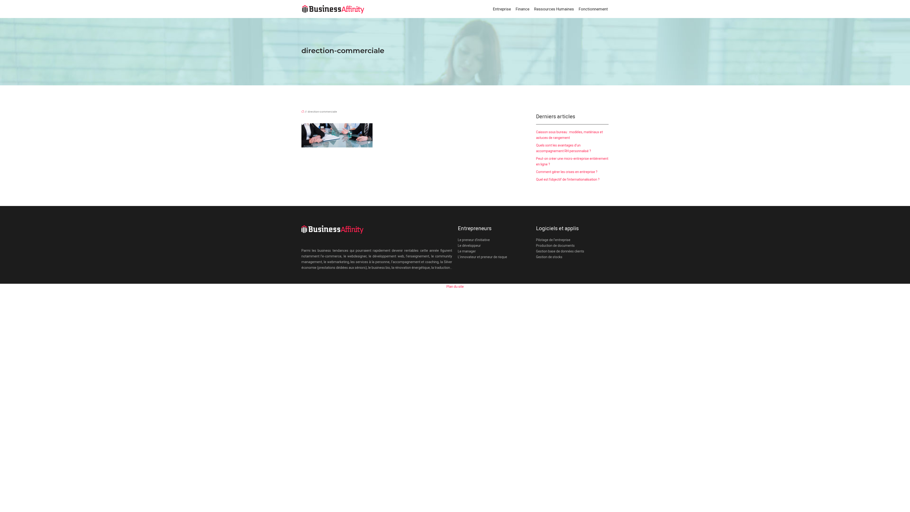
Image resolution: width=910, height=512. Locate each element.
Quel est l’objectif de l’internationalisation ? (568, 179)
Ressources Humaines (554, 9)
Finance (522, 9)
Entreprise (502, 9)
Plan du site (455, 286)
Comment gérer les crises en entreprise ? (566, 172)
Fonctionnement (593, 9)
